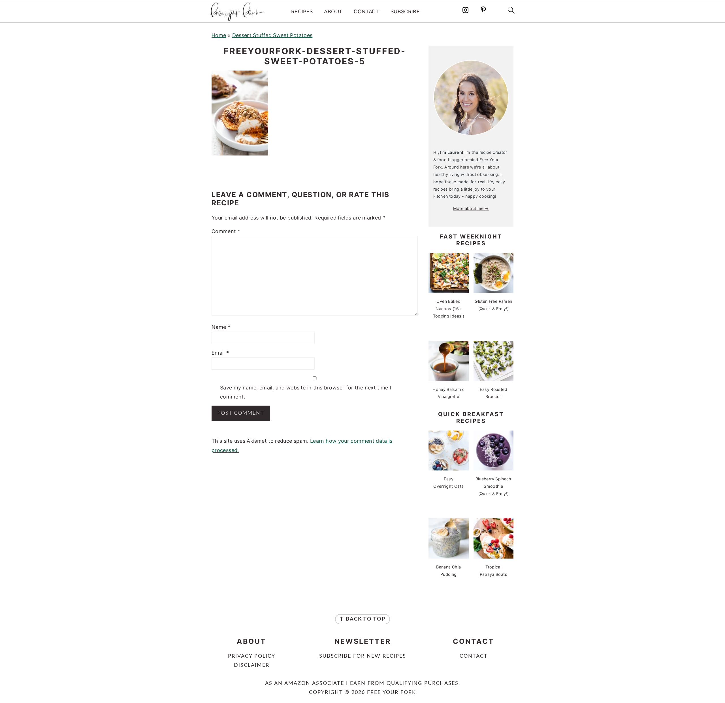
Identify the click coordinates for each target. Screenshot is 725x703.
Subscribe (405, 11)
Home (219, 35)
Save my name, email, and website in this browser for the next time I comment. (305, 392)
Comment (226, 231)
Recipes (302, 11)
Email (220, 353)
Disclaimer (251, 665)
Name (221, 327)
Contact (366, 11)
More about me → (471, 208)
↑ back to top (362, 619)
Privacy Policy (251, 656)
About (333, 11)
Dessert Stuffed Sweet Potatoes (272, 35)
